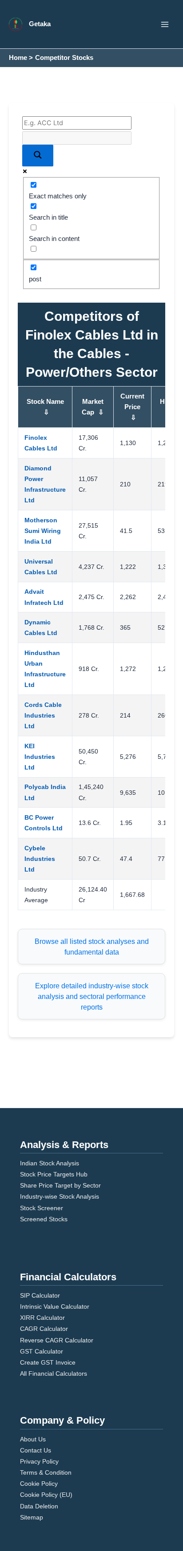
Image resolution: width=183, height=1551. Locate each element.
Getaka (40, 24)
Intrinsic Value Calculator (54, 1306)
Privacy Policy (39, 1461)
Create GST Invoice (48, 1362)
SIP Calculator (40, 1295)
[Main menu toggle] (164, 24)
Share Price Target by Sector (60, 1185)
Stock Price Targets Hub (54, 1174)
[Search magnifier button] (37, 155)
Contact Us (35, 1450)
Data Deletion (39, 1506)
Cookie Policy (39, 1483)
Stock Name (45, 407)
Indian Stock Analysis (49, 1163)
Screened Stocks (44, 1219)
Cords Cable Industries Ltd (43, 715)
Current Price (132, 407)
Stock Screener (41, 1208)
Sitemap (31, 1517)
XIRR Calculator (42, 1317)
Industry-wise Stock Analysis (59, 1196)
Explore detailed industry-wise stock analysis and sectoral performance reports (91, 996)
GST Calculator (41, 1351)
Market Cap (93, 407)
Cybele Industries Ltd (39, 859)
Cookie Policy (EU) (46, 1494)
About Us (33, 1439)
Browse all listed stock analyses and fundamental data (92, 946)
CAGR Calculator (44, 1328)
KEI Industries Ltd (39, 756)
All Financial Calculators (53, 1373)
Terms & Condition (46, 1472)
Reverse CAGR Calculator (56, 1340)
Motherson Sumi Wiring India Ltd (42, 531)
